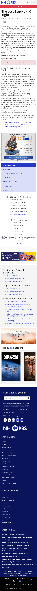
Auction (4, 495)
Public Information (6, 475)
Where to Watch (8, 186)
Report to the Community (8, 477)
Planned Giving (6, 517)
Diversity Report (6, 464)
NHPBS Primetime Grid (14, 276)
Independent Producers (8, 466)
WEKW (30, 572)
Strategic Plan (5, 480)
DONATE (18, 6)
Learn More (18, 244)
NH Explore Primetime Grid (15, 278)
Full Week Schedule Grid (10, 182)
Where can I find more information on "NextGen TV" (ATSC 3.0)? (18, 305)
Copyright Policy (6, 461)
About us (15, 584)
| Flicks (9, 551)
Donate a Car (5, 503)
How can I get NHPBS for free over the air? (20, 323)
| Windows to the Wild (15, 553)
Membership (5, 511)
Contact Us (6, 178)
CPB (22, 581)
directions (26, 410)
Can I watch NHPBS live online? (16, 302)
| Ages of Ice (9, 556)
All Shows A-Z (7, 169)
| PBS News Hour (15, 542)
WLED (24, 572)
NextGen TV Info (8, 190)
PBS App (20, 239)
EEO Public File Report (11, 573)
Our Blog (4, 442)
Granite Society (6, 506)
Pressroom (5, 469)
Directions (30, 584)
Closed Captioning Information (12, 173)
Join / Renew (8, 588)
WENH (19, 572)
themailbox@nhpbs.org (11, 416)
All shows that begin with (14, 127)
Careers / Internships (7, 450)
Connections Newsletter (14, 281)
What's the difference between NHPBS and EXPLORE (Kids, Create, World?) (20, 315)
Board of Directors (7, 447)
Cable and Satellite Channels (18, 214)
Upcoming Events (6, 520)
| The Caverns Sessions (14, 534)
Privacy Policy (17, 588)
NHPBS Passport (6, 514)
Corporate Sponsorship (8, 500)
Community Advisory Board (9, 455)
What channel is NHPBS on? (9, 483)
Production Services (7, 472)
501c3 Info (4, 444)
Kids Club (4, 509)
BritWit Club (5, 498)
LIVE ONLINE (6, 239)
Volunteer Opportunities (8, 522)
